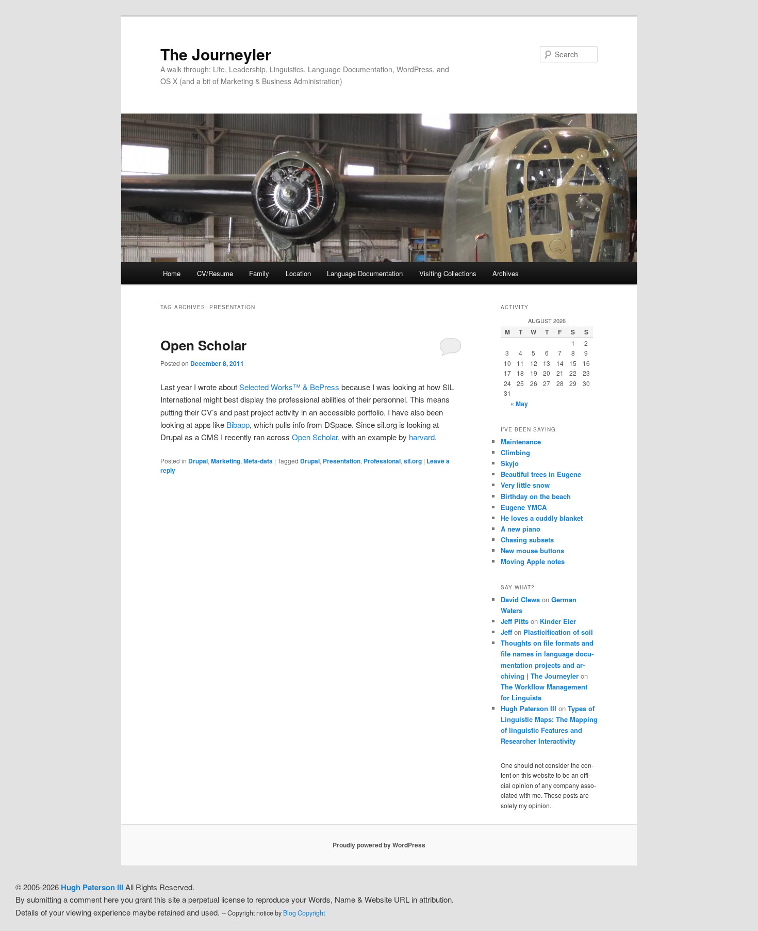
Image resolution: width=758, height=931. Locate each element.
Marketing (225, 461)
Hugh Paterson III (528, 708)
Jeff (506, 632)
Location (298, 273)
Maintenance (521, 441)
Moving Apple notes (533, 561)
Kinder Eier (558, 621)
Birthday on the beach (536, 496)
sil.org (413, 461)
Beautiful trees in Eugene (541, 474)
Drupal (198, 461)
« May (519, 403)
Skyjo (510, 463)
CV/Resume (215, 273)
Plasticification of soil (558, 632)
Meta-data (258, 461)
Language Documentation (365, 273)
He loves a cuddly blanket (542, 518)
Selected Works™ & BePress (289, 386)
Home (171, 273)
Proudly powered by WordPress (379, 844)
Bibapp (238, 424)
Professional (382, 461)
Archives (505, 273)
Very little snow (525, 485)
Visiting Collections (447, 273)
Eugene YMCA (524, 507)
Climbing (515, 452)
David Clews (520, 599)
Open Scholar (203, 345)
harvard (422, 436)
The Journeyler (215, 54)
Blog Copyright (304, 913)
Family (259, 273)
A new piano (520, 529)
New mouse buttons (532, 550)
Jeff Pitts (515, 621)
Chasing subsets (527, 539)
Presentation (341, 461)
